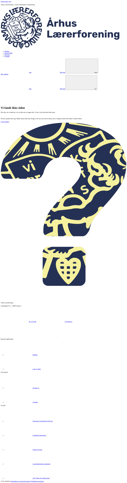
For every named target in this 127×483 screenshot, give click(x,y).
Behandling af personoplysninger (20, 481)
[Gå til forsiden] (63, 48)
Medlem (6, 51)
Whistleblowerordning (37, 481)
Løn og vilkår (8, 53)
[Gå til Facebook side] (15, 336)
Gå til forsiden (5, 122)
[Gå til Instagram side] (71, 336)
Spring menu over (6, 1)
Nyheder (7, 56)
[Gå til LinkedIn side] (43, 336)
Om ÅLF (7, 54)
